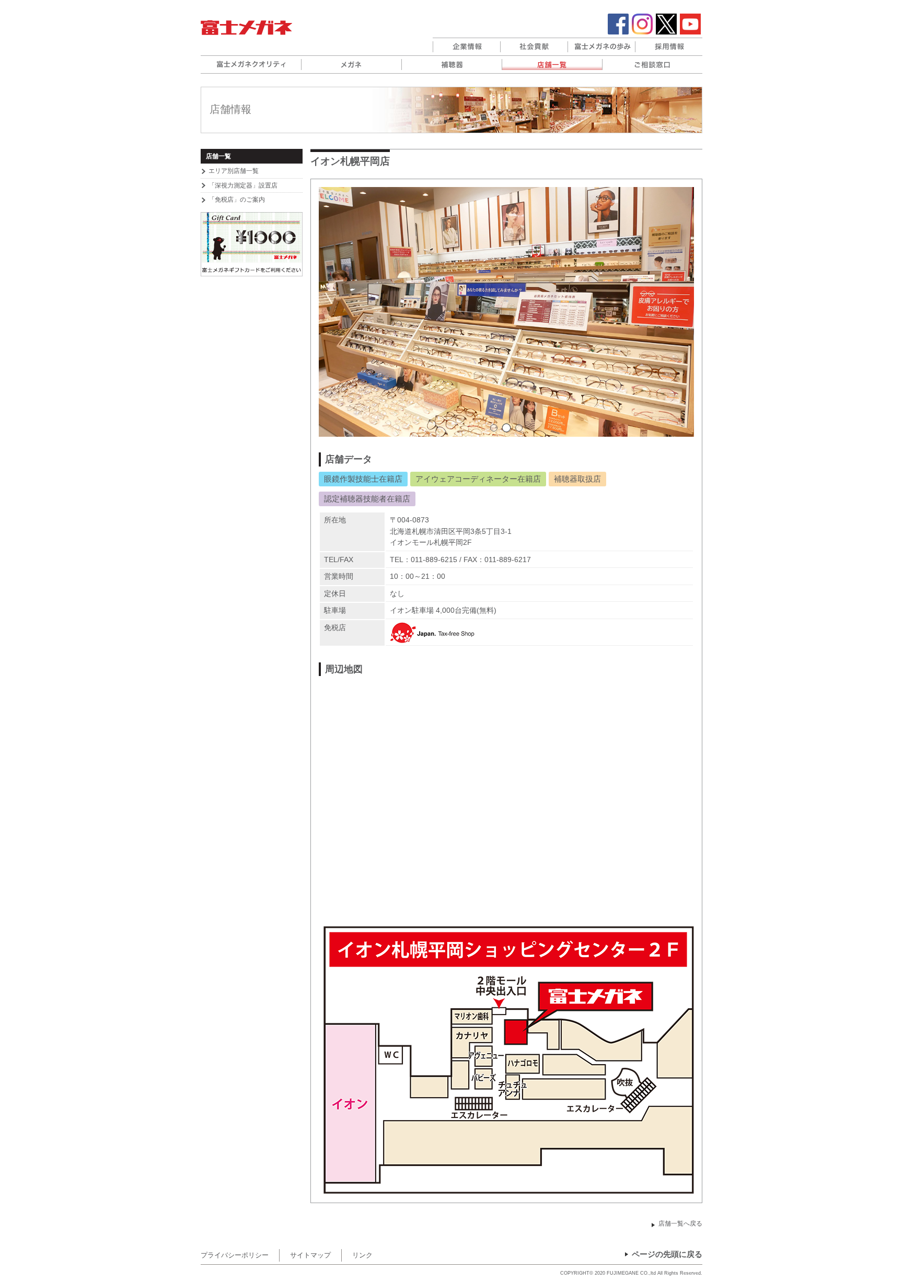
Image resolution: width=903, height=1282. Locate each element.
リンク (362, 1255)
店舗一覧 (218, 156)
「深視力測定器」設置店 (243, 185)
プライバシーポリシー (235, 1255)
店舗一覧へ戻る (680, 1223)
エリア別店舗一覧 (234, 170)
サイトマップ (310, 1255)
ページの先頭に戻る (667, 1254)
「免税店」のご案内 (237, 199)
